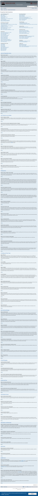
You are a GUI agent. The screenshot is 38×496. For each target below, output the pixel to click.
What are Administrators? (22, 14)
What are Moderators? (22, 15)
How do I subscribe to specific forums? (24, 37)
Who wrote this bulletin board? (23, 44)
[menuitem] (6, 8)
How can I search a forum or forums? (23, 30)
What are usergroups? (22, 16)
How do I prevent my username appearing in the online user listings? (9, 24)
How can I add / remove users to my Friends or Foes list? (26, 27)
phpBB (12, 142)
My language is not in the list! (4, 26)
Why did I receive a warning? (4, 38)
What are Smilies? (3, 45)
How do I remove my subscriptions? (23, 38)
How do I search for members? (23, 32)
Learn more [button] (7, 494)
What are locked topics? (4, 49)
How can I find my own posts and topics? (24, 33)
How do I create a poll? (3, 34)
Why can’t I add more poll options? (5, 35)
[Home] (8, 3)
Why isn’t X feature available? (22, 45)
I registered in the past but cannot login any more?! (7, 18)
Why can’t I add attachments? (4, 37)
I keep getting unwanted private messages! (24, 23)
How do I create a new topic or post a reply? (6, 32)
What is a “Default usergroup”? (23, 19)
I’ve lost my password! (3, 19)
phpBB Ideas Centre (3, 466)
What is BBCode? (3, 44)
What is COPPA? (3, 15)
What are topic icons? (3, 50)
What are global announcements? (5, 47)
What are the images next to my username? (6, 27)
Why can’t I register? (3, 16)
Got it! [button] (32, 493)
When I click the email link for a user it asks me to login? (7, 29)
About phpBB (21, 461)
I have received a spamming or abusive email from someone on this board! (28, 24)
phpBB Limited (23, 460)
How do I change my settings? (4, 23)
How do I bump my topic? (4, 41)
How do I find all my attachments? (23, 41)
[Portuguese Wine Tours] (32, 2)
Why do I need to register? (4, 14)
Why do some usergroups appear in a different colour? (25, 18)
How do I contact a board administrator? (24, 46)
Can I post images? (3, 46)
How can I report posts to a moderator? (5, 39)
